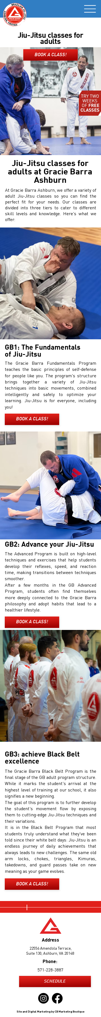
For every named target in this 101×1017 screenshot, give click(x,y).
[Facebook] (57, 998)
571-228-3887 (50, 970)
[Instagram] (43, 998)
